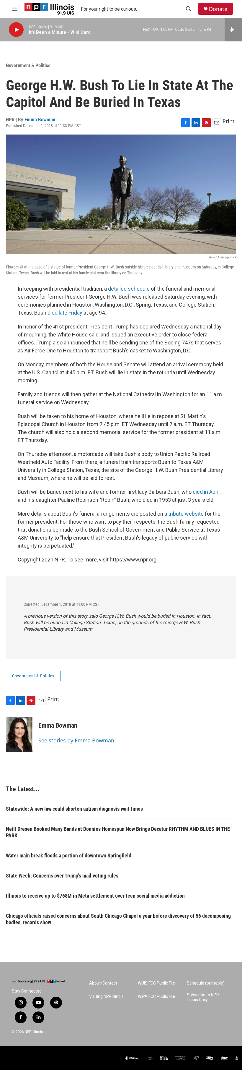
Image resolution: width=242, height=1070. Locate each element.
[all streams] (233, 29)
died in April (206, 492)
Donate (218, 9)
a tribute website (184, 514)
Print (229, 121)
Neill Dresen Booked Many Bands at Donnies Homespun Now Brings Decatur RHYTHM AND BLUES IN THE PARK (118, 832)
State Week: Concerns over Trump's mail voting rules (62, 875)
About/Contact (103, 983)
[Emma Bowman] (19, 734)
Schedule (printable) (206, 983)
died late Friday (66, 313)
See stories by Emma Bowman (76, 740)
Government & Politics (28, 65)
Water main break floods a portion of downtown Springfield (68, 855)
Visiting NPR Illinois (106, 996)
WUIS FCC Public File (156, 983)
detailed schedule (129, 289)
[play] (16, 29)
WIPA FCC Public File (156, 996)
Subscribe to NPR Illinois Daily (203, 997)
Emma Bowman (39, 119)
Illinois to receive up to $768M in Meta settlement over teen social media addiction (95, 896)
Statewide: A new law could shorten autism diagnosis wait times (74, 809)
